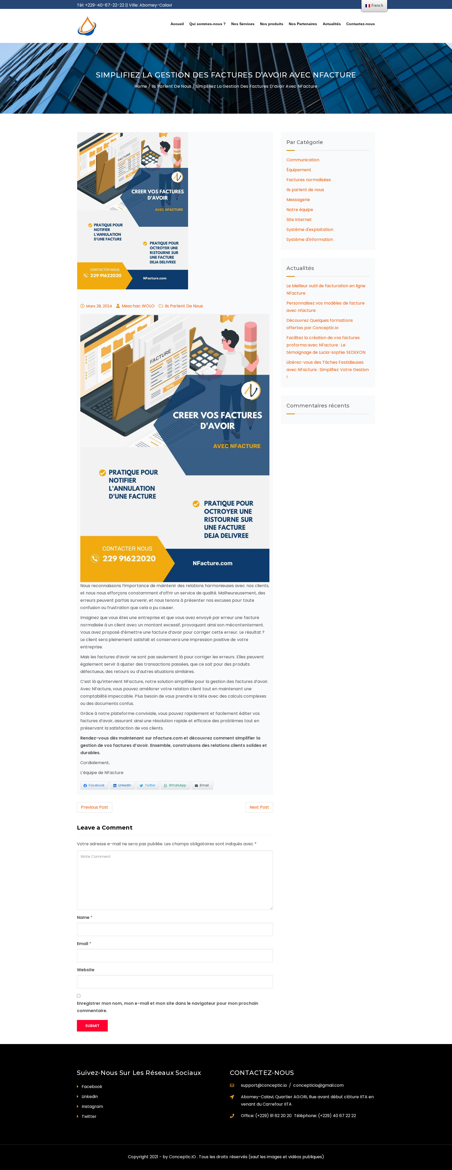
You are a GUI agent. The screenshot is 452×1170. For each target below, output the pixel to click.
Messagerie (298, 200)
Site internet (299, 220)
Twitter (89, 1116)
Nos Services (243, 24)
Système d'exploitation (309, 230)
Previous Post (94, 807)
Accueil (177, 24)
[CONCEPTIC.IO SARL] (111, 26)
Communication (302, 160)
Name (83, 917)
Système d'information (309, 239)
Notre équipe (299, 210)
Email (82, 944)
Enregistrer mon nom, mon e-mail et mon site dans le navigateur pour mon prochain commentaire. (167, 1007)
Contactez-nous (360, 24)
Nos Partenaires (303, 24)
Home (140, 86)
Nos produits (271, 24)
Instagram (92, 1106)
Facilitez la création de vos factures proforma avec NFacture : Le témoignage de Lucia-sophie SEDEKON (325, 345)
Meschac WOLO (138, 306)
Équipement (298, 170)
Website (85, 970)
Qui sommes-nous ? (207, 24)
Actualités (332, 24)
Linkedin (90, 1097)
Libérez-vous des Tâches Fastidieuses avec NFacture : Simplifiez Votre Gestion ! (327, 369)
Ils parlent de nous (171, 86)
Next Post (259, 807)
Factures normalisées (308, 180)
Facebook (92, 1087)
